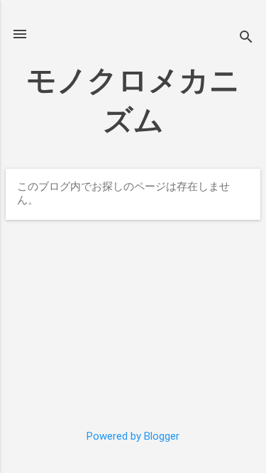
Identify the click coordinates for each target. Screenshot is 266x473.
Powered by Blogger (133, 436)
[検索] (246, 38)
